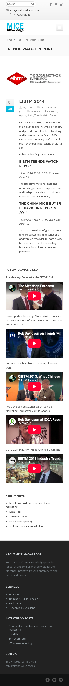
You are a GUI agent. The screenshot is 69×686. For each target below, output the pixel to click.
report (22, 115)
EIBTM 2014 (31, 101)
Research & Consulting (22, 608)
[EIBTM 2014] (34, 79)
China (47, 111)
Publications (16, 603)
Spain (30, 115)
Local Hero (15, 511)
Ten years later (18, 516)
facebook (51, 4)
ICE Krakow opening (20, 521)
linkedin (61, 4)
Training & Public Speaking (24, 598)
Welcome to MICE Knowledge (26, 526)
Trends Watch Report (46, 115)
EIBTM (54, 111)
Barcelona (37, 111)
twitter (56, 4)
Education (14, 594)
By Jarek (27, 107)
